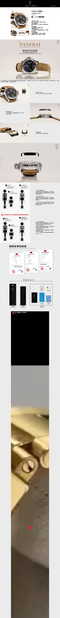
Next (28, 19)
